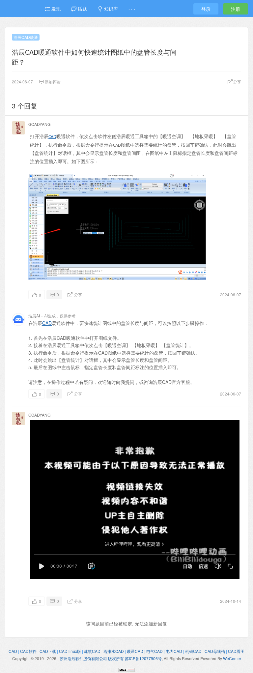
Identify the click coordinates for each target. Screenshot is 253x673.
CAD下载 (48, 651)
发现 (55, 8)
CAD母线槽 (215, 651)
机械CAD (193, 651)
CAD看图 (236, 651)
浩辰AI (34, 315)
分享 (77, 294)
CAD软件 (28, 651)
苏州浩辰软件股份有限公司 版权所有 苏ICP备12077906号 (111, 658)
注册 (235, 9)
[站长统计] (126, 669)
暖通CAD (135, 651)
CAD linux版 (70, 651)
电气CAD (154, 651)
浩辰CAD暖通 (26, 37)
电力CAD (174, 651)
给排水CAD (113, 651)
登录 (206, 9)
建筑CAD (92, 651)
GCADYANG (39, 124)
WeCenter (232, 658)
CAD (52, 136)
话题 (81, 8)
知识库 (110, 8)
